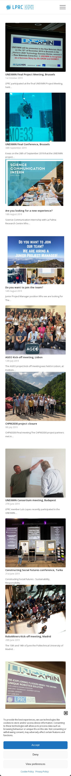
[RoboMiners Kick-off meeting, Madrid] (35, 609)
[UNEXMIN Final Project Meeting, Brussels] (35, 47)
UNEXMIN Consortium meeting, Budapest (30, 500)
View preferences (35, 764)
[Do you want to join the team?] (35, 260)
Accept (35, 745)
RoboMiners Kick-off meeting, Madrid (28, 636)
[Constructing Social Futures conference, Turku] (35, 542)
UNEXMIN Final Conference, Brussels (27, 144)
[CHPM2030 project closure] (35, 396)
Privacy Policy (42, 771)
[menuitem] (61, 7)
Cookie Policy (27, 771)
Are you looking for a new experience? (29, 210)
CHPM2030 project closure (21, 423)
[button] (66, 713)
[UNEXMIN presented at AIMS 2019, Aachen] (35, 685)
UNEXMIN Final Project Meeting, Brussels (30, 74)
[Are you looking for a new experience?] (35, 183)
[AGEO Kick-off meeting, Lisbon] (35, 329)
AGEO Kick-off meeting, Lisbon (24, 357)
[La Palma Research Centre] (29, 7)
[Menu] (61, 7)
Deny (36, 754)
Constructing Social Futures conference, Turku (34, 570)
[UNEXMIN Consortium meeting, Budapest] (35, 473)
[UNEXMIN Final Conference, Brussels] (35, 117)
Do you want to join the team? (24, 287)
